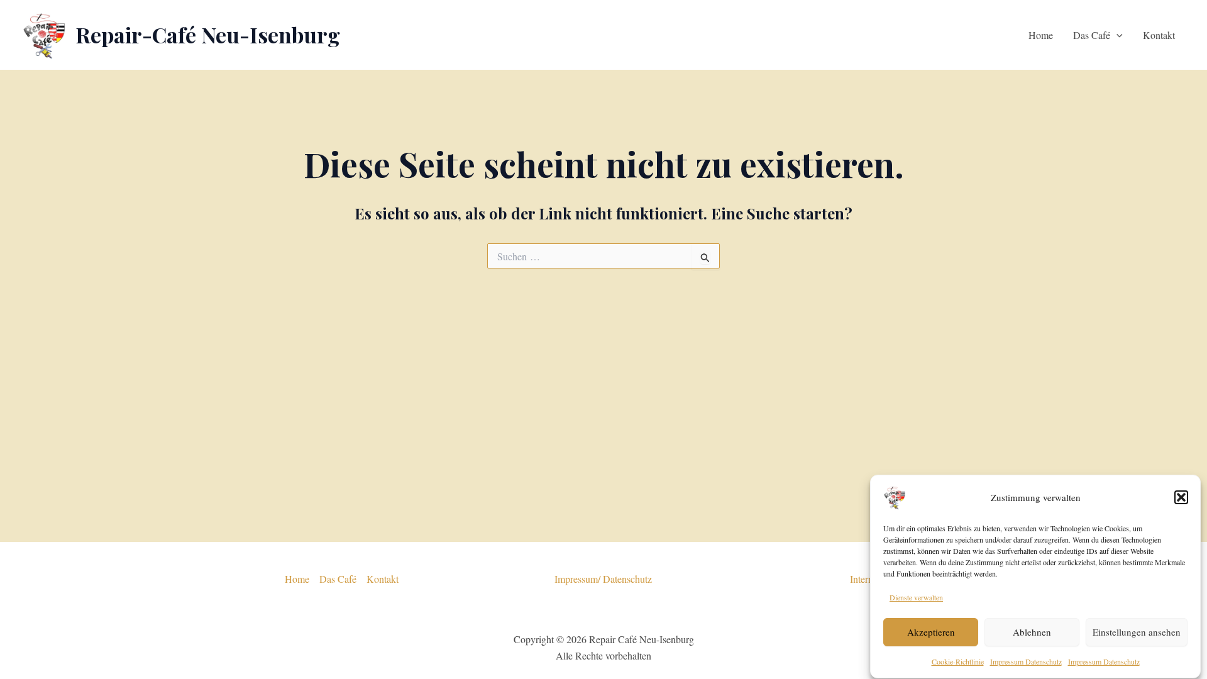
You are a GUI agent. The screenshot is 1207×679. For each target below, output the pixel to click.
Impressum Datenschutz (1026, 661)
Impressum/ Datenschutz (603, 578)
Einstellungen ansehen (1137, 632)
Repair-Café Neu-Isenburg (207, 34)
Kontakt (1159, 34)
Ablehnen (1032, 632)
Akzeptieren (931, 632)
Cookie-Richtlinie (958, 661)
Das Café (1091, 34)
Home (1040, 34)
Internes (865, 578)
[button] (1181, 497)
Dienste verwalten (916, 597)
